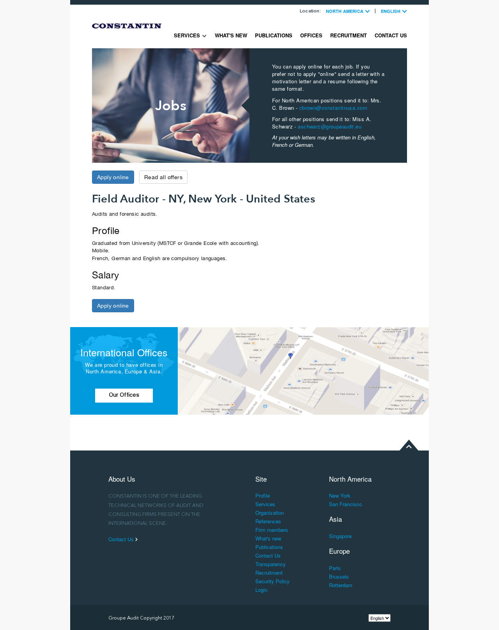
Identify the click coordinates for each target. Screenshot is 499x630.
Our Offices (124, 395)
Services (188, 35)
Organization (269, 512)
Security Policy (272, 581)
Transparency (270, 564)
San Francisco (345, 504)
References (268, 521)
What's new (231, 35)
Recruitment (348, 35)
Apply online (113, 177)
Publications (273, 35)
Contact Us (391, 35)
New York (339, 495)
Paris (335, 568)
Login (261, 589)
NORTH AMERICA (345, 11)
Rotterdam (340, 585)
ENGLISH (391, 11)
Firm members (271, 529)
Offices (311, 35)
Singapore (340, 536)
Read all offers (163, 177)
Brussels (339, 576)
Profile (262, 495)
